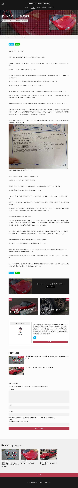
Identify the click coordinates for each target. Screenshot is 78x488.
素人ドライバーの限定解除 (19, 37)
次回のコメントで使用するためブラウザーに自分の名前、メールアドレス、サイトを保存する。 (33, 417)
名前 (10, 405)
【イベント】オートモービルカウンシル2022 (39, 367)
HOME (4, 37)
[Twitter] (11, 44)
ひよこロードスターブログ (43, 482)
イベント (33, 7)
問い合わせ (50, 7)
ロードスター (26, 7)
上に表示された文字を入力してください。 (19, 421)
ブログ (38, 7)
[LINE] (17, 44)
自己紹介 (44, 7)
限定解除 (25, 20)
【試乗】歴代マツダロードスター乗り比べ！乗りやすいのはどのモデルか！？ (47, 358)
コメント (11, 389)
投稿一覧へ (50, 341)
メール (11, 411)
